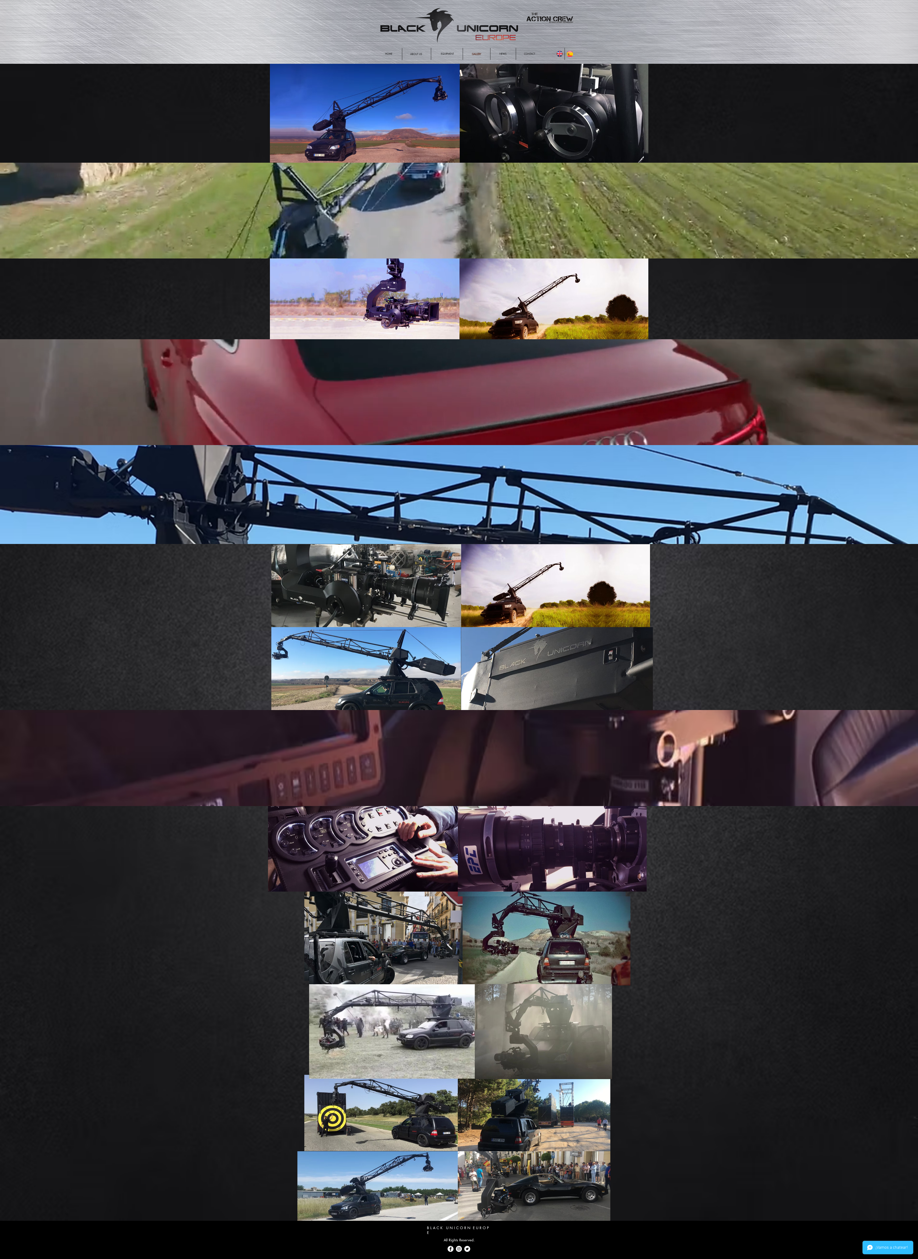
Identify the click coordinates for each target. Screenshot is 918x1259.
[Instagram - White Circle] (459, 1249)
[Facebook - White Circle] (451, 1249)
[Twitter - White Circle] (467, 1249)
